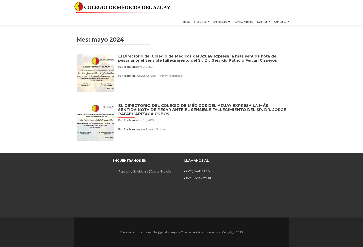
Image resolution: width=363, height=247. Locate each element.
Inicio (186, 21)
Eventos (262, 21)
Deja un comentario (171, 75)
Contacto (280, 21)
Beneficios (220, 21)
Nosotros (200, 21)
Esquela (140, 75)
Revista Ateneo (243, 21)
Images (150, 129)
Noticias (151, 75)
